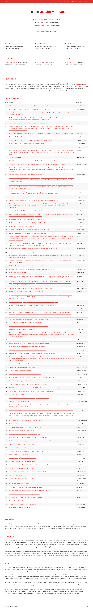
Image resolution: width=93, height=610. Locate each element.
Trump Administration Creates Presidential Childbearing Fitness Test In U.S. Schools (29, 398)
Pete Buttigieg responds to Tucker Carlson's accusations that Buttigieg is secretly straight (31, 288)
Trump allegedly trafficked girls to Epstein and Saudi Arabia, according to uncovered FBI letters (32, 109)
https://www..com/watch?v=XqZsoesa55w (46, 19)
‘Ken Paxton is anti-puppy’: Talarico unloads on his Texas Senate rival (25, 197)
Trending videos (73, 1)
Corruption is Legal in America (16, 394)
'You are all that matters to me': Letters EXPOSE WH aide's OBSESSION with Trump (29, 319)
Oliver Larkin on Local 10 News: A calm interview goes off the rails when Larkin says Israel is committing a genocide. (37, 164)
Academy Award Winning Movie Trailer (18, 500)
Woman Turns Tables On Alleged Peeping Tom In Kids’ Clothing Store (26, 497)
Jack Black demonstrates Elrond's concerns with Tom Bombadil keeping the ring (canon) (30, 490)
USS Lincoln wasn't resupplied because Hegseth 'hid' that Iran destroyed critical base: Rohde (31, 105)
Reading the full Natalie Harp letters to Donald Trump (22, 329)
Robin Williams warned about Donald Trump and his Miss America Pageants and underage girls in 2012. (34, 160)
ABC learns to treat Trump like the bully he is (20, 308)
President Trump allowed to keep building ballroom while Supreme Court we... (28, 384)
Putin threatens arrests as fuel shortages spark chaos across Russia (25, 487)
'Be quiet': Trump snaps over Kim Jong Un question (21, 226)
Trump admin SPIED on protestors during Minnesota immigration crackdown (27, 346)
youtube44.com (71, 62)
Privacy (11, 606)
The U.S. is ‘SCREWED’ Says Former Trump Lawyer (21, 430)
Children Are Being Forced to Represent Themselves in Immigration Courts (27, 265)
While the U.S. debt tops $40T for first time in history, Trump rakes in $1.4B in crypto (29, 210)
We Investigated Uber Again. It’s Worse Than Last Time (22, 478)
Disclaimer (7, 606)
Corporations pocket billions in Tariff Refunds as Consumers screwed (26, 322)
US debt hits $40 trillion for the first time (19, 401)
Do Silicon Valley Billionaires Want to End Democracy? (22, 367)
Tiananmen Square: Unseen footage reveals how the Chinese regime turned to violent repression (32, 353)
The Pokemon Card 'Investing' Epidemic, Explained (21, 423)
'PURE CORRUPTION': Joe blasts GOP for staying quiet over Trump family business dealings (31, 305)
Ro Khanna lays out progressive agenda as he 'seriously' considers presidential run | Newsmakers (32, 441)
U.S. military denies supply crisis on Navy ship (20, 370)
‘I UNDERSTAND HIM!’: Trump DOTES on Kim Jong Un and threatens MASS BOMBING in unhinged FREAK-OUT (36, 252)
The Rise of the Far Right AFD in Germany (19, 483)
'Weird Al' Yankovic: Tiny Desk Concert (18, 454)
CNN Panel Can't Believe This (16, 157)
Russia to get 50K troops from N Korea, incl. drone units (22, 447)
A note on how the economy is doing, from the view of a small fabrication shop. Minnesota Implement (33, 302)
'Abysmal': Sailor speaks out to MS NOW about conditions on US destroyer (27, 350)
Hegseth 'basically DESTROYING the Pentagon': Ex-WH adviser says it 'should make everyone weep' (33, 140)
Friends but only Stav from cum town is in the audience (22, 504)
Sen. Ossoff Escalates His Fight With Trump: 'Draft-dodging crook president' (27, 233)
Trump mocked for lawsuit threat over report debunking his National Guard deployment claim (32, 377)
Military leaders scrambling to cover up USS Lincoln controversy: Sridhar (26, 219)
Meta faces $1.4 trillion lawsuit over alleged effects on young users (25, 174)
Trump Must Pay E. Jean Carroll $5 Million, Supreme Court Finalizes (25, 136)
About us (60, 1)
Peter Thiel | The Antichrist (15, 475)
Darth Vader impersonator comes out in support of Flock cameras (25, 427)
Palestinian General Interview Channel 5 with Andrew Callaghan (24, 434)
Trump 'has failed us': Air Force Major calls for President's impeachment (26, 143)
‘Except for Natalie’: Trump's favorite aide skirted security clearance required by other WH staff (32, 269)
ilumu (6, 1)
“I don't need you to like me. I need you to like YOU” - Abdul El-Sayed (26, 451)
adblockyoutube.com (12, 62)
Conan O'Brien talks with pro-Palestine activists (20, 381)
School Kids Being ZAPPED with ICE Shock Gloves (21, 444)
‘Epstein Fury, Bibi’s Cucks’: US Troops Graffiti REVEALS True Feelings (26, 291)
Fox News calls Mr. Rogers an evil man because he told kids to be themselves (28, 123)
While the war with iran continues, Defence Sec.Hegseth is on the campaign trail (28, 464)
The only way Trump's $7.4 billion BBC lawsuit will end (22, 458)
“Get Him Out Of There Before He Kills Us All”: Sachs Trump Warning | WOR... (27, 471)
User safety (80, 1)
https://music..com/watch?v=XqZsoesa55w (46, 25)
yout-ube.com (40, 62)
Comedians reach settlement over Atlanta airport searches (23, 363)
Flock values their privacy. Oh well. (17, 339)
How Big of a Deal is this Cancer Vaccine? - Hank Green (22, 468)
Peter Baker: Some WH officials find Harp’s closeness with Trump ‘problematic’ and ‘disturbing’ (31, 391)
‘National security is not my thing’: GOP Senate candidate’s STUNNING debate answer (29, 343)
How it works (66, 1)
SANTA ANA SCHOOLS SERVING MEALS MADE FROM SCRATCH (25, 374)
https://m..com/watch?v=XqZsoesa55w (46, 22)
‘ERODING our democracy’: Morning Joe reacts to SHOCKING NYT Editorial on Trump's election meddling (34, 387)
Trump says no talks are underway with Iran (19, 507)
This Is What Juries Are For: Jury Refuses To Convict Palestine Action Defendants (28, 326)
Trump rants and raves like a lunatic (17, 272)
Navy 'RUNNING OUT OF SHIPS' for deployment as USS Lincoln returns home (28, 437)
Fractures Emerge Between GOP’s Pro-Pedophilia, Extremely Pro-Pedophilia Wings (29, 229)
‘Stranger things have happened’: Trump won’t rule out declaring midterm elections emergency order (33, 200)
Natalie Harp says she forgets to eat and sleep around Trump (24, 461)
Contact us (86, 1)
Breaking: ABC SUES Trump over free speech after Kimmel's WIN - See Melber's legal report (31, 222)
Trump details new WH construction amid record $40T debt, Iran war (26, 420)
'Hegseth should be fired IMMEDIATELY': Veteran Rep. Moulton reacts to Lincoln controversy (31, 147)
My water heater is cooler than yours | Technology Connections (24, 494)
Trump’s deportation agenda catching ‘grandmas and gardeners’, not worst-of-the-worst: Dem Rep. (33, 248)
